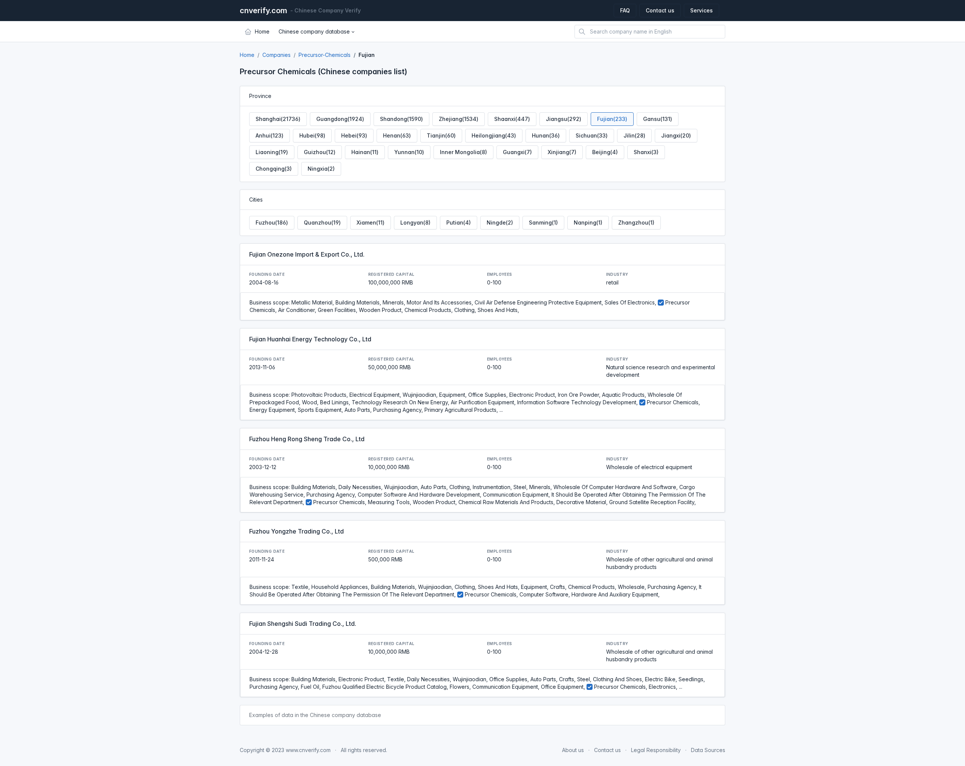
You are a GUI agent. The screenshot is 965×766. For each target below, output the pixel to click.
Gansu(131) (657, 119)
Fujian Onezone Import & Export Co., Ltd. (307, 254)
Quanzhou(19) (322, 222)
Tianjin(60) (441, 135)
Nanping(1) (588, 222)
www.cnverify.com (308, 750)
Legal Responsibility (656, 750)
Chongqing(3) (274, 168)
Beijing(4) (605, 152)
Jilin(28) (634, 135)
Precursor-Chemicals (325, 55)
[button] (316, 31)
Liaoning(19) (272, 152)
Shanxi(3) (646, 152)
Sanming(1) (543, 222)
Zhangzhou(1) (636, 222)
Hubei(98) (312, 135)
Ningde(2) (500, 222)
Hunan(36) (546, 135)
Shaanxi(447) (512, 119)
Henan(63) (397, 135)
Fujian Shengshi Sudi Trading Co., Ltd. (302, 623)
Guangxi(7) (517, 152)
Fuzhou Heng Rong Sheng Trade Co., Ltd (307, 439)
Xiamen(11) (370, 222)
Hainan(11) (364, 152)
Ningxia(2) (321, 168)
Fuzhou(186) (272, 222)
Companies (276, 55)
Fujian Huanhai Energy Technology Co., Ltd (310, 339)
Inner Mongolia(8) (463, 152)
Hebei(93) (354, 135)
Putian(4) (458, 222)
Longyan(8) (415, 222)
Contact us (660, 10)
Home (247, 55)
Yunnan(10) (409, 152)
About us (573, 750)
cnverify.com (263, 10)
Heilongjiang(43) (494, 135)
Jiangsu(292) (563, 119)
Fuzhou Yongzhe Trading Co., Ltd (296, 531)
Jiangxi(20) (676, 135)
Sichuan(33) (592, 135)
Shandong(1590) (401, 119)
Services (701, 10)
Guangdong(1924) (340, 119)
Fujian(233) (612, 119)
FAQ (625, 10)
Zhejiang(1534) (458, 119)
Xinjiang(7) (562, 152)
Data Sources (708, 750)
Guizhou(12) (319, 152)
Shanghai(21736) (278, 119)
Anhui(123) (269, 135)
